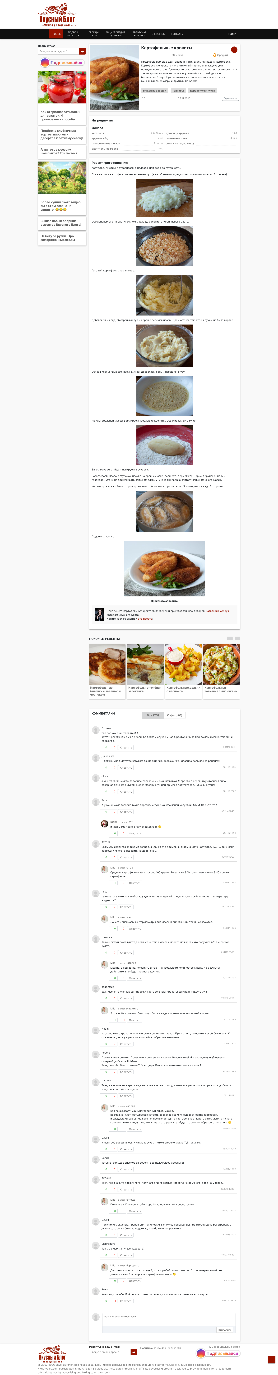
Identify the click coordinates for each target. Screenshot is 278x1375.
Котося (129, 867)
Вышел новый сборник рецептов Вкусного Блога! (61, 223)
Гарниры (178, 90)
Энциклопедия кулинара (115, 34)
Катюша (130, 1199)
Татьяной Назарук (217, 611)
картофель (98, 133)
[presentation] (229, 638)
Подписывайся (66, 62)
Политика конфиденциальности (160, 1348)
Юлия (113, 821)
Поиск (56, 34)
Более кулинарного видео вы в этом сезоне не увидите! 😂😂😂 (61, 205)
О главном (158, 34)
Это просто (145, 618)
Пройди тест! (93, 34)
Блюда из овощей (154, 90)
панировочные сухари (106, 143)
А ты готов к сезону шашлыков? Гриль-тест (59, 151)
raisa (128, 917)
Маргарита (132, 1265)
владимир (131, 1008)
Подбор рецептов (73, 34)
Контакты (177, 34)
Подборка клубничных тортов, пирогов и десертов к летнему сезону (62, 134)
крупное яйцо (100, 138)
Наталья (130, 962)
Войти (232, 34)
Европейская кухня (202, 90)
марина (130, 1106)
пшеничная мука (176, 138)
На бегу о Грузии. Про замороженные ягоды (58, 238)
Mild (113, 867)
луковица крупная (177, 133)
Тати (130, 821)
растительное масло (105, 148)
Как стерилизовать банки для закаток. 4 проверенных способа (60, 115)
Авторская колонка (139, 34)
